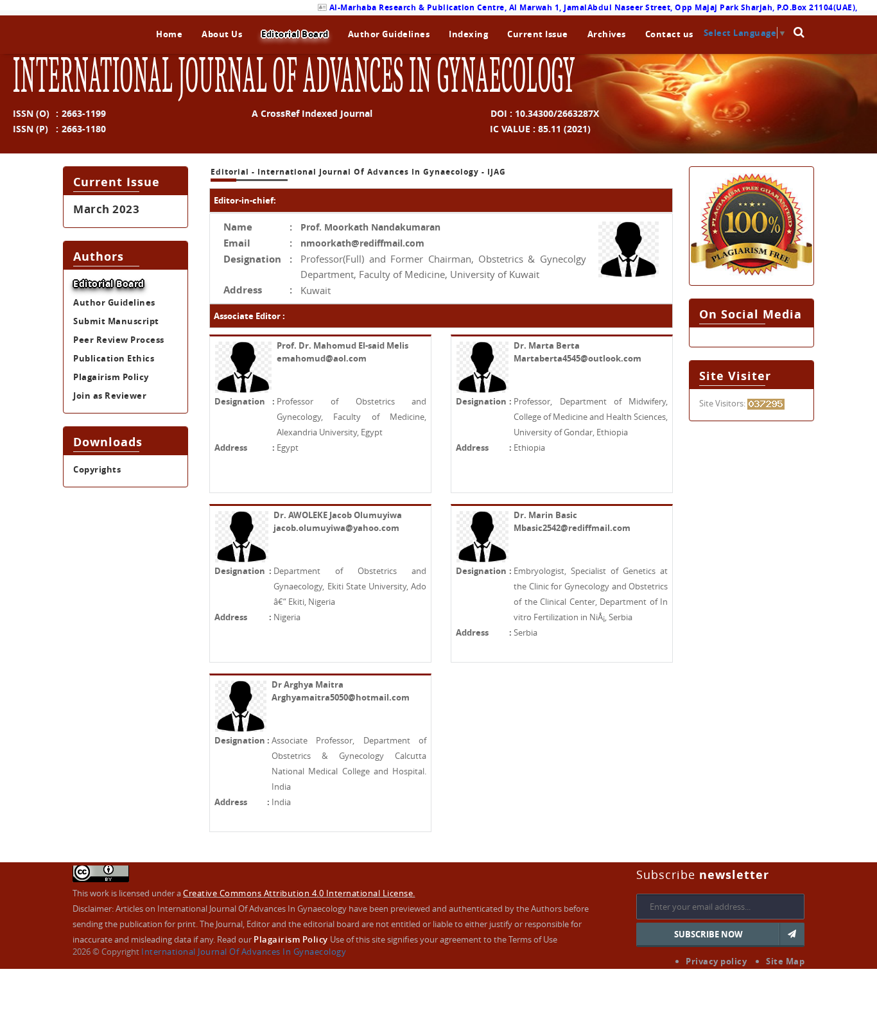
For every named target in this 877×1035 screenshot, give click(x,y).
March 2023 (106, 209)
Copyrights (97, 469)
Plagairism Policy (111, 377)
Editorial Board (295, 34)
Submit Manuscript (116, 321)
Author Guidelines (389, 34)
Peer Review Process (118, 339)
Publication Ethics (113, 358)
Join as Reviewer (109, 395)
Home (169, 34)
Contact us (669, 34)
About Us (222, 34)
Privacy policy (716, 961)
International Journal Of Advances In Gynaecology (243, 951)
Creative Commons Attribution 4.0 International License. (299, 893)
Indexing (468, 34)
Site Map (785, 961)
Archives (606, 34)
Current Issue (537, 34)
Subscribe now (708, 934)
